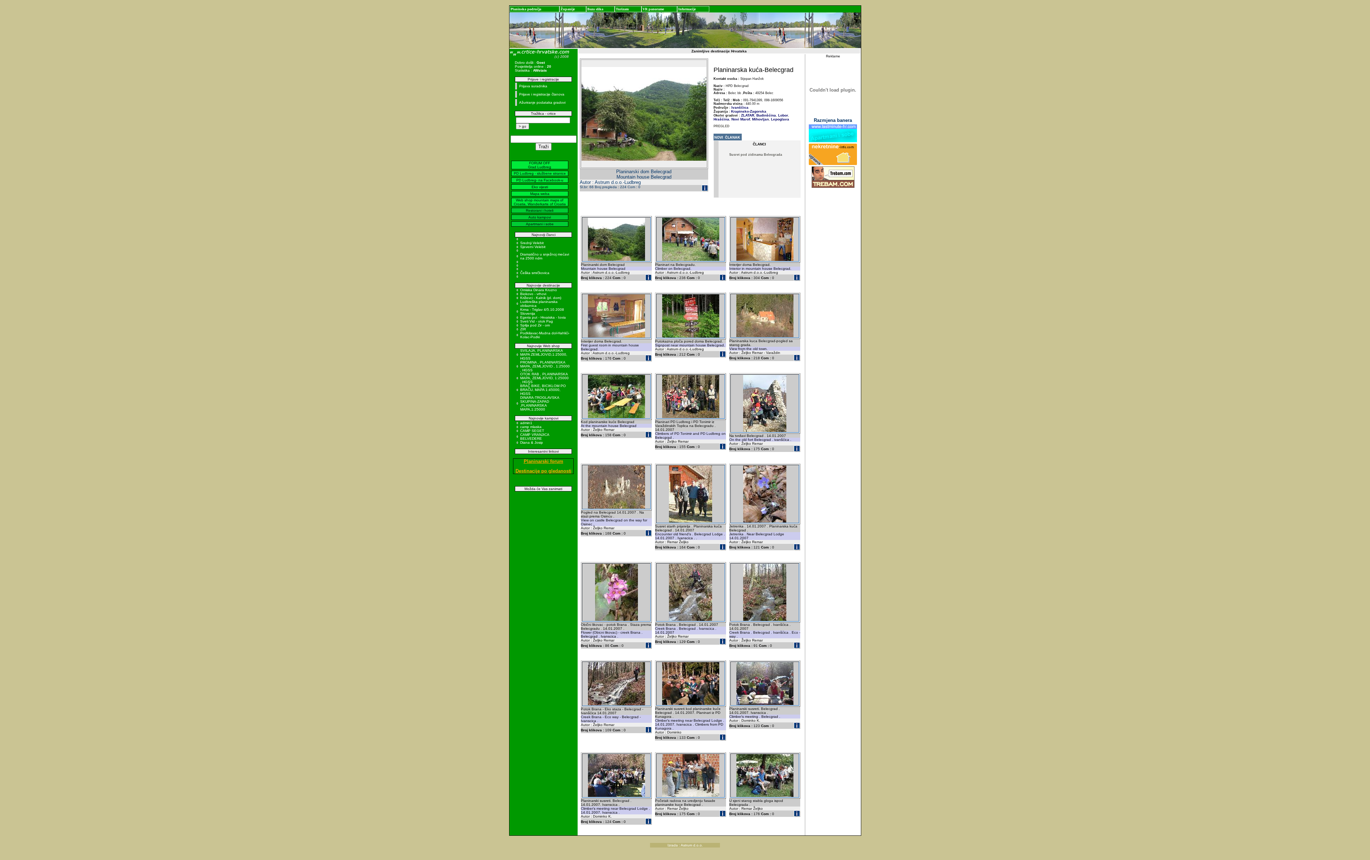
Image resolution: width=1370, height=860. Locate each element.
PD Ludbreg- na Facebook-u (539, 180)
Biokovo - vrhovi (533, 294)
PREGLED (722, 126)
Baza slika (595, 9)
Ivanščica (740, 107)
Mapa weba (539, 194)
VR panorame (653, 9)
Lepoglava (779, 119)
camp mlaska (531, 427)
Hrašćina (721, 119)
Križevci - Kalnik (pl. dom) (540, 298)
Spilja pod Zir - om (535, 325)
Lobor (782, 115)
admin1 (526, 423)
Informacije (687, 9)
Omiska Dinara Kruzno (538, 290)
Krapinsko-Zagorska (748, 111)
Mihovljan (760, 119)
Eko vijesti (540, 187)
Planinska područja (526, 9)
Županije (567, 9)
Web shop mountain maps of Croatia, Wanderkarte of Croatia (540, 202)
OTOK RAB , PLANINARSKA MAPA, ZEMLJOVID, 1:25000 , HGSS (544, 378)
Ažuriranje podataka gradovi (542, 102)
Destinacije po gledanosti (544, 471)
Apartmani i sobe (540, 224)
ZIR (523, 329)
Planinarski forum (543, 461)
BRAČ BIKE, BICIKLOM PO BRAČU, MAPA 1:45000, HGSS (543, 390)
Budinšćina (765, 115)
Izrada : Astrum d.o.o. (685, 845)
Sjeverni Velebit (533, 247)
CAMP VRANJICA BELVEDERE (534, 437)
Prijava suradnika (533, 86)
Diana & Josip (531, 442)
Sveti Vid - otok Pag (536, 321)
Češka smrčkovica (534, 273)
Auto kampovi (539, 217)
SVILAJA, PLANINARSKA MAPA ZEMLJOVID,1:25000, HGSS (543, 354)
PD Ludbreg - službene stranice (540, 173)
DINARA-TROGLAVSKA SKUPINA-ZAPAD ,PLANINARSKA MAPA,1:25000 (539, 403)
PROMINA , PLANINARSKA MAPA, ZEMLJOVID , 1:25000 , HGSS (545, 366)
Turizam (622, 9)
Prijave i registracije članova (541, 94)
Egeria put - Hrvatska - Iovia (543, 317)
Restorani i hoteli (539, 210)
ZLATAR (747, 115)
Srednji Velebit (532, 243)
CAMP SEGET (532, 431)
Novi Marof (740, 119)
